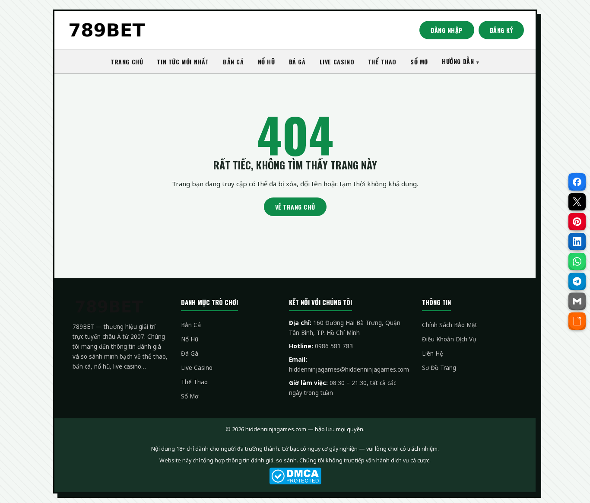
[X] (577, 201)
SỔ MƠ (419, 61)
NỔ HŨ (266, 61)
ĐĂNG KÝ (501, 30)
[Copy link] (577, 321)
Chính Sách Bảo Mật (449, 325)
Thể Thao (194, 382)
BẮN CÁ (233, 61)
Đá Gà (189, 353)
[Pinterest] (577, 221)
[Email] (577, 301)
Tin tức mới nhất (183, 61)
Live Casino (197, 368)
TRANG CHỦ (127, 61)
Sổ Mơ (189, 396)
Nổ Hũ (189, 339)
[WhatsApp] (577, 261)
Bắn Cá (191, 325)
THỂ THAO (382, 61)
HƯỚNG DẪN (458, 61)
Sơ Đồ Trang (439, 368)
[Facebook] (577, 182)
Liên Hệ (432, 353)
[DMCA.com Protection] (295, 476)
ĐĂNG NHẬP (447, 30)
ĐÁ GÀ (297, 61)
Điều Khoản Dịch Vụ (449, 339)
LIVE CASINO (337, 61)
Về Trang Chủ (295, 206)
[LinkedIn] (577, 241)
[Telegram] (577, 281)
